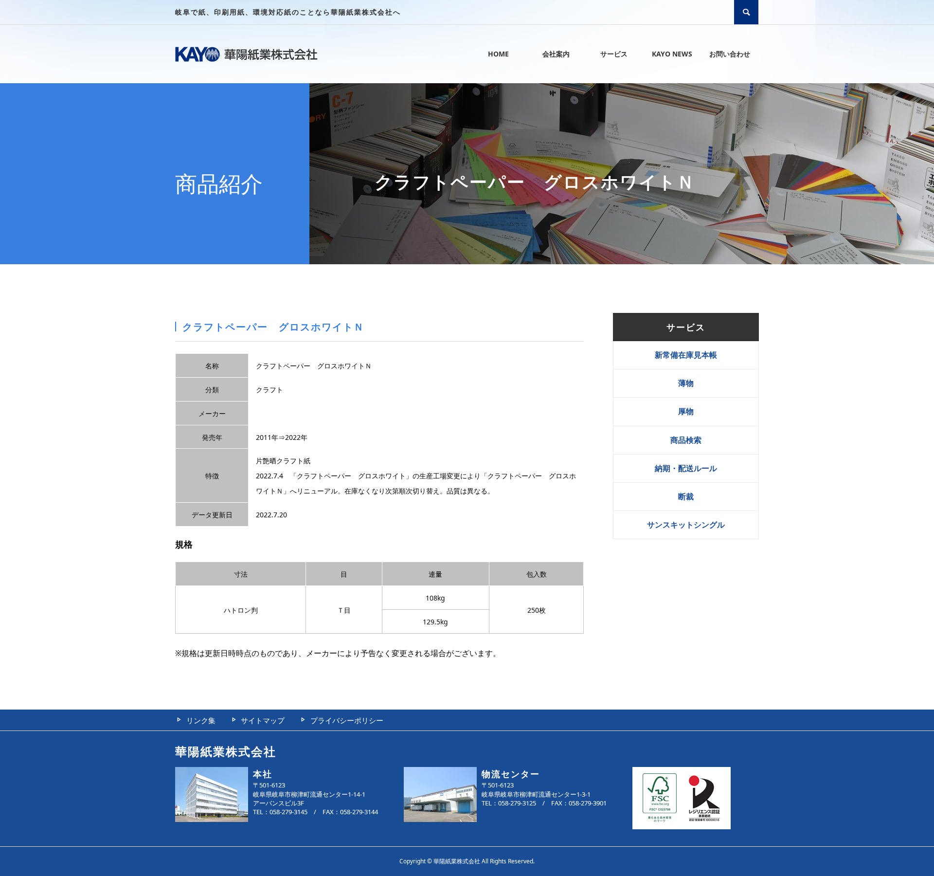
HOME (498, 53)
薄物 (686, 383)
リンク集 (201, 720)
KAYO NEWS (672, 53)
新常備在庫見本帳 (686, 354)
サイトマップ (263, 720)
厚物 (686, 411)
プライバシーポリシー (346, 720)
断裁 (686, 496)
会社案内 (556, 53)
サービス (614, 53)
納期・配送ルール (686, 468)
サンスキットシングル (686, 524)
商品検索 (685, 440)
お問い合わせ (729, 53)
